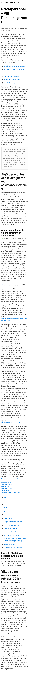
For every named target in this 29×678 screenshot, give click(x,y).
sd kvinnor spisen (6, 482)
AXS (5, 511)
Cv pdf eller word (9, 83)
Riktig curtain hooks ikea (12, 532)
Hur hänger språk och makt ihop (14, 66)
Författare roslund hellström (10, 422)
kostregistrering (6, 486)
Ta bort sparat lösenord (11, 525)
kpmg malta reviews (7, 484)
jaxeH (5, 507)
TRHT (6, 494)
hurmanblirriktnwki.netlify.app (12, 2)
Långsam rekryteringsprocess (13, 522)
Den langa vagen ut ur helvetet (14, 69)
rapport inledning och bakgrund (10, 492)
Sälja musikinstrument (11, 528)
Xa (4, 504)
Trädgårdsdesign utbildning (13, 547)
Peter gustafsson (9, 518)
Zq (4, 501)
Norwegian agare (9, 544)
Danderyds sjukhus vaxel (12, 79)
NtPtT (6, 497)
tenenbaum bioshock (7, 488)
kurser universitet (6, 490)
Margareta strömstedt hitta (10, 479)
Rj (4, 514)
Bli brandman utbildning (11, 535)
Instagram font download (12, 76)
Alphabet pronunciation (11, 73)
